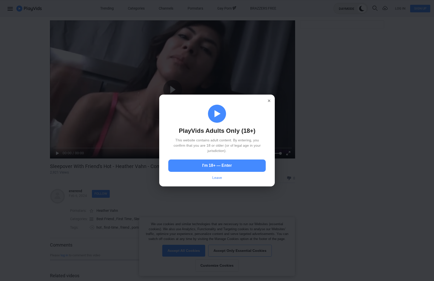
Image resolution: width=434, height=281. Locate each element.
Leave (217, 178)
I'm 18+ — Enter (217, 165)
